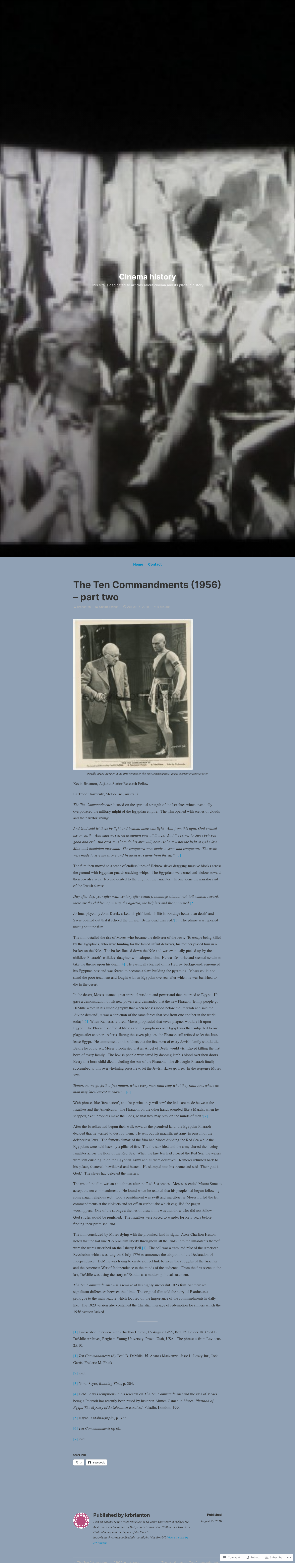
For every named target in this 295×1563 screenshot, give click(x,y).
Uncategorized (109, 606)
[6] (128, 1091)
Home (138, 564)
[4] (123, 963)
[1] (179, 854)
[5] (85, 1021)
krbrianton (84, 606)
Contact (155, 564)
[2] (192, 902)
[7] (205, 1115)
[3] (176, 919)
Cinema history (147, 276)
